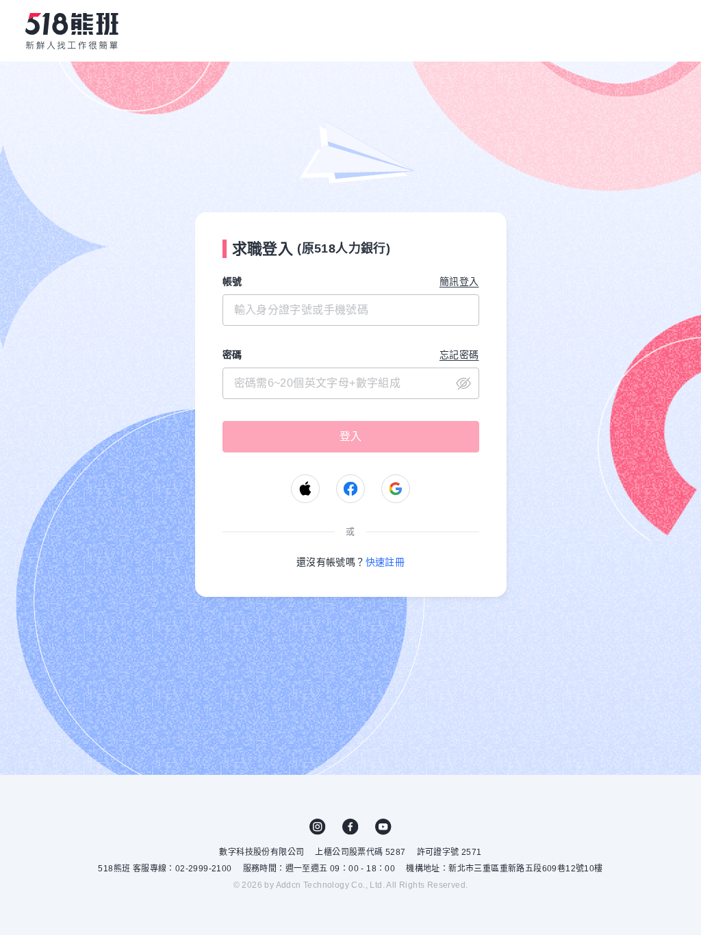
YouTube (383, 827)
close (463, 383)
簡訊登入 (459, 281)
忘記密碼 (459, 354)
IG (317, 827)
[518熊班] (72, 30)
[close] (350, 383)
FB (350, 827)
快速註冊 (385, 561)
